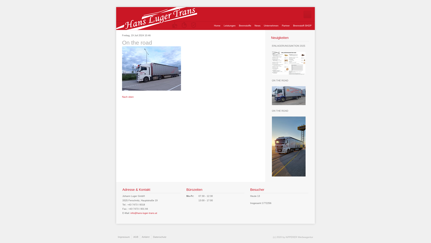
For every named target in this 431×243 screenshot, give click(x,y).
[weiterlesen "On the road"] (290, 95)
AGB (135, 237)
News (257, 25)
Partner (286, 25)
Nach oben (128, 96)
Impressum (124, 237)
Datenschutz (159, 237)
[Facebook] (307, 14)
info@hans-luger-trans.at (143, 213)
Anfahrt (146, 237)
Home (217, 25)
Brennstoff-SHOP (302, 25)
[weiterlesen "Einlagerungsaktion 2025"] (290, 63)
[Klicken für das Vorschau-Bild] (151, 68)
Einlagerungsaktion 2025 (288, 45)
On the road (280, 80)
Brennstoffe (245, 25)
